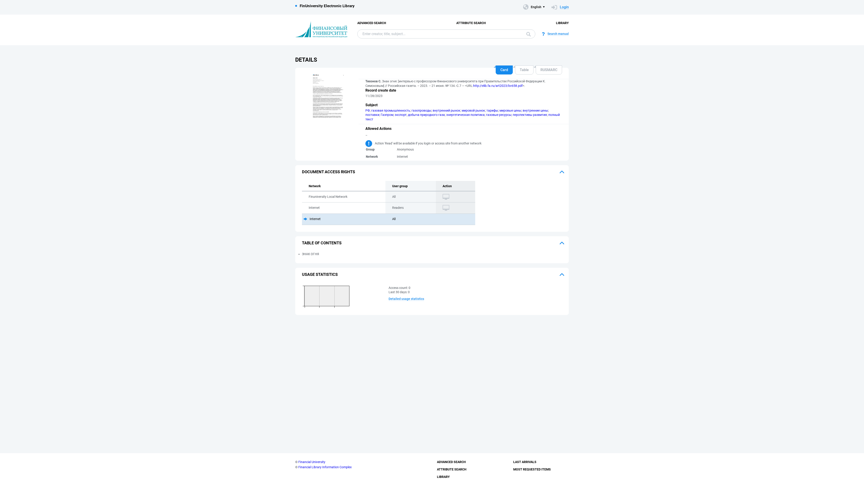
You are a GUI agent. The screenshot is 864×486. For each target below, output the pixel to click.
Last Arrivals (524, 462)
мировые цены (510, 110)
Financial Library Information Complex (325, 467)
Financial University (311, 462)
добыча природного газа (426, 115)
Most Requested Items (532, 469)
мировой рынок (473, 110)
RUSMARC (548, 70)
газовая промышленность (390, 110)
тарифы (492, 110)
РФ (367, 110)
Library (562, 23)
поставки (372, 115)
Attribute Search (471, 23)
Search (527, 33)
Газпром (387, 115)
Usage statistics (320, 274)
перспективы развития (530, 115)
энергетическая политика (465, 115)
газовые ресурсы (498, 115)
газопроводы (421, 110)
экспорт (401, 115)
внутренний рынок (446, 110)
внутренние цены (535, 110)
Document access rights (328, 171)
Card (504, 70)
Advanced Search (371, 23)
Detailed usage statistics (406, 299)
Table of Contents (322, 243)
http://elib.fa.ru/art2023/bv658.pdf (498, 86)
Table (524, 70)
